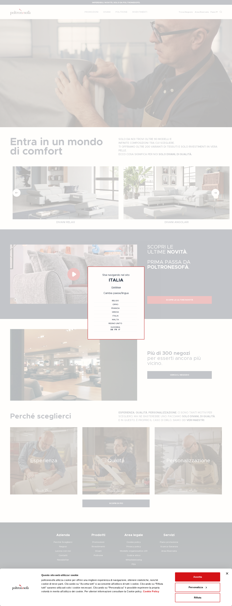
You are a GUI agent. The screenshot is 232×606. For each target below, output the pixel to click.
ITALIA (115, 316)
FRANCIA (115, 308)
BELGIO (115, 301)
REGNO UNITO (115, 323)
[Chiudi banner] (227, 573)
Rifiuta (197, 597)
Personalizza (196, 587)
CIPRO (115, 304)
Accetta (197, 577)
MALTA (115, 320)
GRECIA (115, 312)
